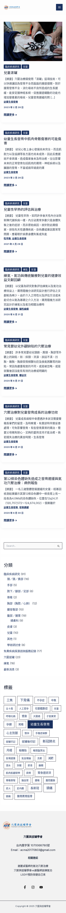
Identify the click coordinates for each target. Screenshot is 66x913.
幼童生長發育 (11, 101)
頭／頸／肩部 (15, 579)
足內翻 (20, 788)
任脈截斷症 (41, 708)
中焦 (53, 700)
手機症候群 (41, 733)
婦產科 (14, 620)
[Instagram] (33, 887)
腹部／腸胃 (14, 615)
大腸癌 (36, 716)
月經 (9, 750)
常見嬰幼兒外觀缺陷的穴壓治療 (27, 346)
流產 (39, 758)
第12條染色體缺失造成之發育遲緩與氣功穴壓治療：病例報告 (33, 480)
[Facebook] (25, 887)
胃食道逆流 (44, 772)
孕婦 (9, 724)
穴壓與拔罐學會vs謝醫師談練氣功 (33, 870)
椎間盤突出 (39, 750)
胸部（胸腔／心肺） (19, 603)
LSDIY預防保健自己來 (33, 874)
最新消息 (9, 669)
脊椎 (10, 597)
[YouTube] (41, 887)
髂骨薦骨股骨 (24, 796)
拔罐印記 (10, 741)
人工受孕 (24, 708)
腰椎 (37, 780)
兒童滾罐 (10, 72)
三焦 (10, 700)
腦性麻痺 (24, 308)
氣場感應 (10, 758)
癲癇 (41, 765)
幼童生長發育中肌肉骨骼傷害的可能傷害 (32, 140)
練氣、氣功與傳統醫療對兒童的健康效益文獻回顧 (32, 277)
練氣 (25, 269)
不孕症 (41, 700)
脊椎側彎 (10, 780)
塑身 (24, 716)
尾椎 (21, 724)
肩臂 (28, 772)
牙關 (19, 765)
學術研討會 (14, 645)
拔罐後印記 (28, 741)
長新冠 (34, 788)
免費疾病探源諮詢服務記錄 (20, 651)
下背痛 (25, 700)
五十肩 (9, 708)
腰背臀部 (12, 609)
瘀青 (30, 765)
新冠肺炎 (49, 741)
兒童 (25, 66)
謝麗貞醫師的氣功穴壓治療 (33, 866)
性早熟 (7, 238)
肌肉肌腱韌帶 (13, 772)
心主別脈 (12, 733)
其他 (10, 639)
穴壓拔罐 (9, 657)
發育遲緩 (24, 507)
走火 (8, 788)
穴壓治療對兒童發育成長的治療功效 (31, 412)
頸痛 (8, 796)
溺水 (8, 765)
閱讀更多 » (10, 114)
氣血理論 (26, 758)
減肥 (50, 758)
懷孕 (27, 733)
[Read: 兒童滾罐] (33, 41)
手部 (10, 585)
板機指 (23, 750)
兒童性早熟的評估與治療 (22, 209)
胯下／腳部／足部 (18, 591)
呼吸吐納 (10, 716)
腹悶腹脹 (50, 780)
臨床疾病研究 (12, 66)
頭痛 (49, 788)
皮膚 (10, 626)
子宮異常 (51, 716)
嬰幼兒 (22, 375)
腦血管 (25, 780)
